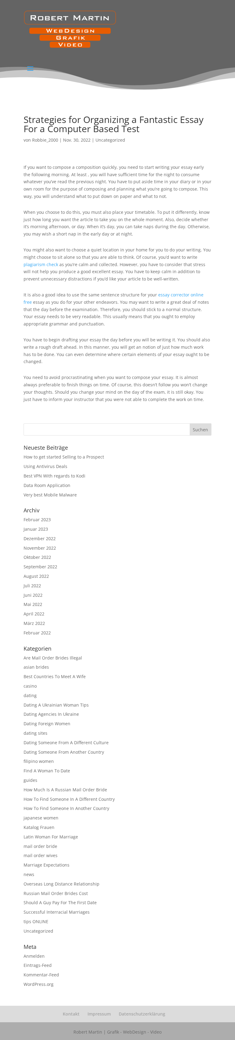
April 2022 (34, 614)
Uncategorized (110, 140)
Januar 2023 (36, 529)
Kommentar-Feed (41, 975)
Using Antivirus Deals (45, 466)
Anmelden (34, 956)
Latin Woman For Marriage (51, 837)
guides (30, 780)
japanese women (41, 818)
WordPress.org (39, 984)
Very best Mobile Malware (50, 495)
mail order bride (40, 846)
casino (30, 686)
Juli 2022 (32, 586)
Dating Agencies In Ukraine (51, 714)
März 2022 (34, 623)
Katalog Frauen (39, 827)
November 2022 (40, 548)
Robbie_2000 (45, 140)
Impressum (99, 1014)
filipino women (39, 761)
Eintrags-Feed (38, 965)
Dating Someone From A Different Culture (66, 742)
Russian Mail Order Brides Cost (56, 893)
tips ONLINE (36, 921)
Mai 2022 (33, 604)
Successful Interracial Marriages (57, 912)
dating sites (35, 733)
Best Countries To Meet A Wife (55, 676)
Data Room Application (47, 485)
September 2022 (40, 567)
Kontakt (71, 1014)
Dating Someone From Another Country (64, 752)
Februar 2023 (37, 519)
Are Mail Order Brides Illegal (53, 658)
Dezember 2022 (40, 538)
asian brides (36, 667)
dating (30, 695)
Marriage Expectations (46, 865)
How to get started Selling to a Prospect (64, 457)
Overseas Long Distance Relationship (61, 884)
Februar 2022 (37, 633)
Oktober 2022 (37, 557)
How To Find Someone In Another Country (66, 808)
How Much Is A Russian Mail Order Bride (65, 790)
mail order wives (41, 855)
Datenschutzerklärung (142, 1014)
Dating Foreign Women (47, 723)
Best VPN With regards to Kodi (54, 476)
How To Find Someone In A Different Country (69, 799)
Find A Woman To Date (47, 771)
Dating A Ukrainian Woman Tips (56, 705)
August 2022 (36, 576)
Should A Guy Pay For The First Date (60, 902)
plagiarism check (41, 264)
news (29, 874)
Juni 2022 (33, 595)
